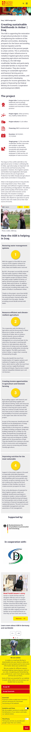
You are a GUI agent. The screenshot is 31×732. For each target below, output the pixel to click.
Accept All (6, 687)
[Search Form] (23, 3)
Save (26, 728)
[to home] (7, 3)
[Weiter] (26, 207)
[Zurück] (20, 207)
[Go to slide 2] (15, 637)
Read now (18, 618)
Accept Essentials (8, 691)
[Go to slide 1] (13, 637)
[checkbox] (27, 708)
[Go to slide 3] (17, 637)
